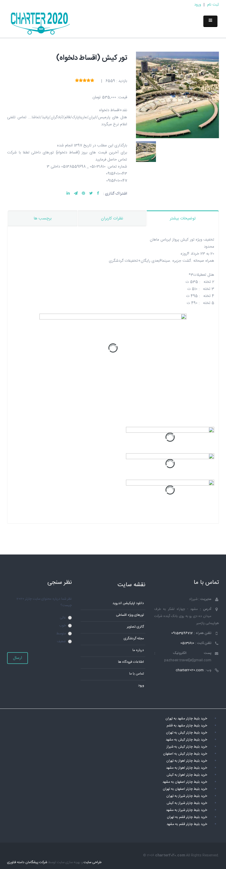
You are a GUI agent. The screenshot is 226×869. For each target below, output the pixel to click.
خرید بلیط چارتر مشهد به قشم (187, 725)
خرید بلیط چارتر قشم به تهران (187, 817)
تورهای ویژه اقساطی (130, 615)
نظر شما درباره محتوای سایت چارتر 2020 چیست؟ (44, 602)
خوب (62, 625)
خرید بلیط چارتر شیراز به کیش (187, 803)
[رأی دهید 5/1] (92, 80)
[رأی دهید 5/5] (77, 80)
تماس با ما (136, 674)
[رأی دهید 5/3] (85, 80)
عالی (63, 618)
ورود (197, 4)
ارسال (17, 658)
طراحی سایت (93, 862)
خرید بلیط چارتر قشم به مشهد (187, 824)
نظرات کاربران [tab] (112, 218)
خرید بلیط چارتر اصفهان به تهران (185, 789)
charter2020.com (190, 670)
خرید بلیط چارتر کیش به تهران (186, 733)
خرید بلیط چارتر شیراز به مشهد (186, 810)
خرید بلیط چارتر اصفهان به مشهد (184, 782)
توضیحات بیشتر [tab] (183, 218)
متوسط (61, 633)
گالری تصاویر (135, 627)
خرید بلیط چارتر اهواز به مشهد (186, 768)
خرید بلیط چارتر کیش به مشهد (186, 740)
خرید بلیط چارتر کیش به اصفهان (185, 754)
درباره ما (138, 650)
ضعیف (61, 641)
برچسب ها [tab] (42, 218)
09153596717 (182, 633)
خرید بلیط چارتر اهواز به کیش (187, 775)
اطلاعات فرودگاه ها (131, 662)
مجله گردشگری (134, 638)
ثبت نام (213, 4)
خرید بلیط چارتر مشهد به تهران (186, 718)
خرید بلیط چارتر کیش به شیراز (187, 747)
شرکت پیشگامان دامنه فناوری (27, 862)
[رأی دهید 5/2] (88, 80)
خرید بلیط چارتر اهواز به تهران (186, 761)
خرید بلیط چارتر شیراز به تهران (186, 796)
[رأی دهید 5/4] (81, 80)
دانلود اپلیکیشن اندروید (128, 603)
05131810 (187, 643)
